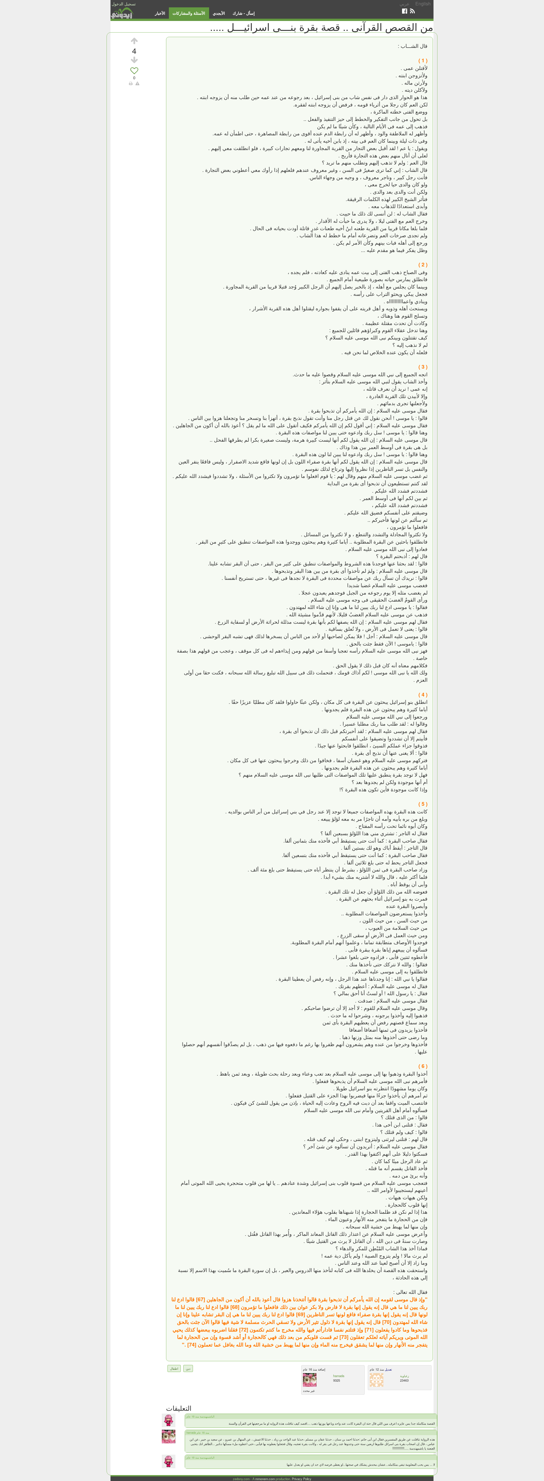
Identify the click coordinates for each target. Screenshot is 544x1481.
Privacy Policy (301, 1478)
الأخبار (160, 13)
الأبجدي (219, 13)
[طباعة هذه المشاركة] (131, 83)
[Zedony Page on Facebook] (404, 11)
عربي (405, 3)
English (423, 3)
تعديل (388, 1369)
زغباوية (404, 1375)
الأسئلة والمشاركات (189, 13)
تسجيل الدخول (124, 4)
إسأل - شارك (244, 13)
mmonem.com (265, 1478)
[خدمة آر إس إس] (412, 11)
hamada (338, 1375)
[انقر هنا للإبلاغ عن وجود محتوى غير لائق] (137, 83)
